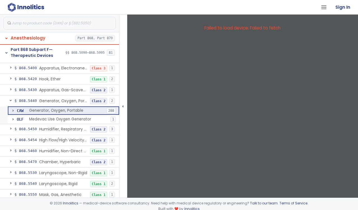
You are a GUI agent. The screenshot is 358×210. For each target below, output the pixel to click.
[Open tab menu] (324, 7)
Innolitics (70, 203)
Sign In (342, 7)
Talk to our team (264, 203)
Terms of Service (293, 203)
